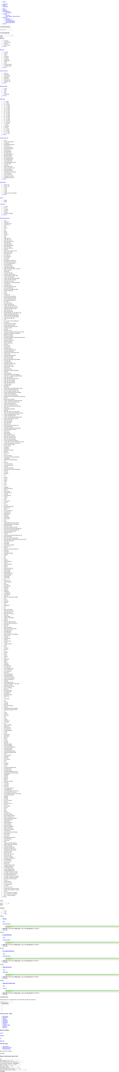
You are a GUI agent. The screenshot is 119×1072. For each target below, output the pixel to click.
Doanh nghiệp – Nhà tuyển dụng (13, 16)
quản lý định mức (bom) (9, 815)
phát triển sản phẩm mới (9, 847)
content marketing (8, 730)
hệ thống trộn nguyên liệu (9, 837)
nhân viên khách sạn (8, 568)
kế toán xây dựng (8, 690)
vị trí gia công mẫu (8, 272)
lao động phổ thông (8, 426)
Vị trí (1, 900)
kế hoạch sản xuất (8, 851)
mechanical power (8, 348)
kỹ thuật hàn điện (8, 244)
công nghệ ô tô (7, 238)
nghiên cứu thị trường (9, 617)
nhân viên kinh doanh (9, 241)
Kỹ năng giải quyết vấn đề (10, 162)
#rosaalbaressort (7, 768)
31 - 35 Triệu (7, 115)
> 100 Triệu (6, 123)
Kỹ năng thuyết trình (8, 158)
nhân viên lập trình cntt (9, 318)
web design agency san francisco (11, 790)
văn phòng (6, 542)
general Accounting (8, 334)
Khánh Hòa (5, 956)
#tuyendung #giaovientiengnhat (11, 708)
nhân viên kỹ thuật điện (9, 267)
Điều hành (6, 77)
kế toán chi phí (7, 569)
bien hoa (6, 462)
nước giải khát (7, 638)
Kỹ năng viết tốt (7, 152)
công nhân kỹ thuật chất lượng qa (11, 370)
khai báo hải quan (8, 825)
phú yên (6, 778)
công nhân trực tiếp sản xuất (10, 308)
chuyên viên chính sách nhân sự (11, 440)
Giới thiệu (5, 10)
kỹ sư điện (6, 259)
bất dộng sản (7, 605)
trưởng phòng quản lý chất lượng (11, 524)
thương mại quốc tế (8, 819)
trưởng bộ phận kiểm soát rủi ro (11, 307)
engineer (6, 554)
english (5, 562)
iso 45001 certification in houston (11, 876)
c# (4, 476)
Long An (5, 988)
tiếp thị (5, 547)
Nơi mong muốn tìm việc (5, 1068)
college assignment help (9, 870)
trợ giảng (6, 702)
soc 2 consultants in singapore (10, 893)
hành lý (5, 566)
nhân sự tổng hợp (8, 421)
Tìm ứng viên (8, 12)
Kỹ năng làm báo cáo (8, 148)
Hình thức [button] (2, 38)
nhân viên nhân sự (8, 612)
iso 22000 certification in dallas (11, 871)
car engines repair (8, 770)
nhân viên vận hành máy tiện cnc (11, 549)
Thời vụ (6, 43)
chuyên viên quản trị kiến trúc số (11, 389)
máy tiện (6, 494)
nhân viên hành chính (9, 540)
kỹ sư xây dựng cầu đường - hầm (11, 391)
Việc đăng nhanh (9, 926)
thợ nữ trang (7, 432)
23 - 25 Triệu (7, 112)
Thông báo (8, 18)
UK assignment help (8, 867)
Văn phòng (6, 74)
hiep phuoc (6, 672)
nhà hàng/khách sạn (8, 573)
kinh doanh (6, 514)
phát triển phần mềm (8, 245)
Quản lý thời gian (8, 169)
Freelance (6, 40)
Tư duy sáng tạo (7, 173)
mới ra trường (7, 805)
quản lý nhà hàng (8, 627)
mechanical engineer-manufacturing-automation (14, 337)
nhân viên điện (7, 242)
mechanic (6, 329)
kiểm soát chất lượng (8, 826)
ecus (5, 646)
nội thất (5, 620)
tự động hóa (6, 774)
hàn (5, 598)
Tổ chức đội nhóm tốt (9, 141)
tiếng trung (6, 658)
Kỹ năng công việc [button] (4, 137)
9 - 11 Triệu (6, 129)
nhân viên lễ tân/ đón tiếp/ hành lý (11, 316)
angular (5, 477)
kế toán (5, 489)
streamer (6, 713)
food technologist (8, 341)
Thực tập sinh (7, 76)
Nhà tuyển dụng (6, 11)
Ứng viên (5, 13)
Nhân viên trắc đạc (7, 967)
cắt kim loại (6, 840)
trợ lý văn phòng (7, 246)
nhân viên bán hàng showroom (11, 404)
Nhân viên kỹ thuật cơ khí (9, 983)
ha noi (5, 454)
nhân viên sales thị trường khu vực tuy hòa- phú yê (15, 539)
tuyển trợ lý (6, 726)
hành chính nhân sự (8, 488)
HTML (5, 233)
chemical (6, 649)
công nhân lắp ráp (8, 362)
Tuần (5, 90)
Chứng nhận (7, 60)
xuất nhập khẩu (7, 631)
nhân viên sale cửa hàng (9, 381)
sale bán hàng (7, 616)
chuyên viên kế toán (8, 290)
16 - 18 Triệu (7, 108)
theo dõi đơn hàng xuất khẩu (10, 818)
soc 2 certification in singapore (10, 892)
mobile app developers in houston (11, 888)
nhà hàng (6, 587)
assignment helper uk (8, 866)
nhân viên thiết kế (8, 536)
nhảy (5, 718)
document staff (7, 641)
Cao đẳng (6, 57)
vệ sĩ (5, 319)
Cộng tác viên (7, 81)
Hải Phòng (5, 1021)
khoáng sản (6, 271)
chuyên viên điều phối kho (10, 415)
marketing (6, 222)
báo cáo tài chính (8, 860)
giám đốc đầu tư (7, 433)
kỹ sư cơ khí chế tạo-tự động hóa (11, 320)
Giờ (5, 91)
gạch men (6, 595)
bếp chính (6, 584)
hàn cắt (5, 811)
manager (6, 652)
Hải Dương (5, 1020)
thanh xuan (6, 452)
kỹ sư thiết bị (7, 283)
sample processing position (10, 355)
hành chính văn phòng (9, 544)
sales (5, 220)
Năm (5, 92)
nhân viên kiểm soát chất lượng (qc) (12, 374)
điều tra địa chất (7, 270)
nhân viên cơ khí (7, 239)
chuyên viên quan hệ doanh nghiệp (11, 278)
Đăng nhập (5, 4)
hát (5, 716)
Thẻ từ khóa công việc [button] (5, 218)
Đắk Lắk (5, 923)
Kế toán (4, 918)
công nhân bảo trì (8, 492)
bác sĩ (5, 701)
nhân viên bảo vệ (8, 253)
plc (5, 557)
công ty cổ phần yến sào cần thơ (11, 418)
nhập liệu (6, 680)
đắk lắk (5, 779)
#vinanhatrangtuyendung (9, 751)
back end (6, 470)
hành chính (6, 543)
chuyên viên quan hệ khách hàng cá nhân (13, 388)
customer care (7, 224)
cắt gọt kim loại (7, 495)
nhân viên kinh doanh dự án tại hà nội (12, 406)
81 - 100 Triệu (7, 122)
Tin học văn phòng (8, 147)
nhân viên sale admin (8, 450)
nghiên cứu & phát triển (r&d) (10, 844)
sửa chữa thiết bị (7, 838)
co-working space (8, 884)
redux (5, 481)
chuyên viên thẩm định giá (10, 393)
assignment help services (9, 865)
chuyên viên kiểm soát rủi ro (10, 305)
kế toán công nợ (7, 373)
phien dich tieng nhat (8, 506)
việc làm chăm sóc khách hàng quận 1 (12, 469)
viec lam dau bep (8, 455)
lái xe (5, 762)
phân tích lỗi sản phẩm (9, 829)
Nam (5, 911)
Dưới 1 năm (6, 186)
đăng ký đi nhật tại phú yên (10, 297)
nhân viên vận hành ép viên (10, 437)
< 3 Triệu (6, 124)
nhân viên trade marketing (9, 439)
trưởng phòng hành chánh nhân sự (11, 522)
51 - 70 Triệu (7, 119)
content (5, 731)
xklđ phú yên (7, 294)
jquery (5, 231)
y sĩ (5, 700)
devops (5, 478)
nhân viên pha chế (8, 310)
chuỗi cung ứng (7, 823)
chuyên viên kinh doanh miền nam (11, 402)
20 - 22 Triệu (7, 111)
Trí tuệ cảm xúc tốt (8, 174)
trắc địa (5, 740)
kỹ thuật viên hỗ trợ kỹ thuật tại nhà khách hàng (14, 396)
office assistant (7, 353)
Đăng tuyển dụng (6, 1048)
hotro (4, 921)
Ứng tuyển (5, 929)
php (5, 226)
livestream (6, 715)
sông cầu (6, 777)
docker (5, 480)
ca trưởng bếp (7, 593)
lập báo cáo (6, 863)
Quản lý (6, 73)
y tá (5, 697)
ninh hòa (6, 757)
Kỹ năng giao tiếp (8, 156)
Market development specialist (10, 326)
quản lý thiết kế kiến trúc (9, 435)
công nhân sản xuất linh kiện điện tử (12, 282)
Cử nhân (6, 52)
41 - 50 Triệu (7, 118)
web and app (7, 500)
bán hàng (6, 636)
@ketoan (6, 371)
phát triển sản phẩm (8, 685)
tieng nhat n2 (7, 507)
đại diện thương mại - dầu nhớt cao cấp (12, 312)
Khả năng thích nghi (8, 170)
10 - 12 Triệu (7, 131)
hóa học (6, 804)
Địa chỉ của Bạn (4, 1064)
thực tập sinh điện (8, 694)
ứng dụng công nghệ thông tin (10, 459)
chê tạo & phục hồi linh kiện (10, 843)
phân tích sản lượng (8, 856)
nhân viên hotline (8, 525)
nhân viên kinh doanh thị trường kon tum (13, 535)
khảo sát (6, 737)
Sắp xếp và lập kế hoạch (9, 167)
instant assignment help (9, 869)
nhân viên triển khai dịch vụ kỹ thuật (12, 268)
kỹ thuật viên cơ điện (8, 356)
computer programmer (9, 351)
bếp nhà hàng (7, 594)
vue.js (5, 484)
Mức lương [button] (2, 99)
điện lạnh (6, 410)
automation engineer (8, 553)
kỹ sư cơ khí (7, 257)
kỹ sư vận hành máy (8, 288)
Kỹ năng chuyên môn (9, 176)
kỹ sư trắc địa (7, 255)
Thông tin (5, 17)
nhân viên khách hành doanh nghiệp (12, 359)
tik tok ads (6, 407)
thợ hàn (5, 599)
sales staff (6, 344)
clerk (5, 657)
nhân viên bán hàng (8, 358)
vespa (5, 712)
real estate (6, 885)
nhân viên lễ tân (7, 755)
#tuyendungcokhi (8, 749)
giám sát (6, 626)
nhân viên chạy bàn (8, 248)
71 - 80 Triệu (7, 120)
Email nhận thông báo (5, 1061)
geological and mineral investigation (12, 333)
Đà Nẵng (5, 1026)
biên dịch (6, 663)
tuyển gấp (6, 763)
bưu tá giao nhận (8, 422)
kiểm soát (6, 516)
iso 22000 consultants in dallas (10, 873)
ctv (5, 608)
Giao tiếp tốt (7, 145)
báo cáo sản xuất (7, 855)
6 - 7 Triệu (6, 102)
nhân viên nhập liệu (8, 674)
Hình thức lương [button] (3, 86)
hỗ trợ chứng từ (7, 632)
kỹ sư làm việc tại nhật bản (10, 296)
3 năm (5, 190)
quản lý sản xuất (7, 852)
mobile (5, 891)
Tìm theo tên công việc (5, 26)
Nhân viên (6, 78)
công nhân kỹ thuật (8, 266)
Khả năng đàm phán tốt (9, 144)
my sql (5, 227)
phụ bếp (6, 249)
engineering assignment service (11, 771)
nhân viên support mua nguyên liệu (11, 411)
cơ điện (5, 533)
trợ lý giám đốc (7, 729)
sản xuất (6, 741)
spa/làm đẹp (6, 576)
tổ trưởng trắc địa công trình (10, 261)
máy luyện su (7, 834)
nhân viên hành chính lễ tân (10, 531)
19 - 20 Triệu (7, 109)
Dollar (5, 200)
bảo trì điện (6, 693)
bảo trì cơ (6, 234)
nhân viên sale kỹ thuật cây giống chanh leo (13, 413)
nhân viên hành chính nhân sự (10, 623)
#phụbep (6, 796)
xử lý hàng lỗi (7, 830)
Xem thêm (5, 46)
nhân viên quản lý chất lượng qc (11, 634)
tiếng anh (6, 615)
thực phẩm (6, 624)
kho (5, 520)
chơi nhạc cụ (7, 720)
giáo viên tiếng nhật (8, 705)
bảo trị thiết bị (7, 833)
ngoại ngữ (6, 756)
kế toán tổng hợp (8, 264)
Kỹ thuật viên (7, 80)
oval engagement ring (9, 788)
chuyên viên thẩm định (9, 277)
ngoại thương (7, 821)
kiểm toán (6, 689)
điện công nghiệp (8, 744)
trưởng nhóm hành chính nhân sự (11, 314)
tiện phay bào (7, 812)
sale (5, 604)
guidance (6, 560)
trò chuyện (6, 722)
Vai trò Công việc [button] (4, 70)
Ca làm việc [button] (2, 204)
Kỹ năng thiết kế (7, 151)
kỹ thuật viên (7, 517)
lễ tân (5, 753)
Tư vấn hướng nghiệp (10, 21)
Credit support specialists (9, 325)
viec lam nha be (7, 671)
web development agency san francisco (12, 793)
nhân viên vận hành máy (9, 274)
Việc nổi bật (8, 927)
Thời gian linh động (8, 213)
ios (4, 503)
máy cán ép (6, 836)
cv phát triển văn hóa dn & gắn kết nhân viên (14, 441)
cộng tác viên (7, 635)
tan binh (6, 505)
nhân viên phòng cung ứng (10, 286)
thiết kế (5, 397)
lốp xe (5, 808)
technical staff (7, 347)
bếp (5, 583)
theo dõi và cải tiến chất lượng (10, 832)
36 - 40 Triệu (7, 116)
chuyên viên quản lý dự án (10, 403)
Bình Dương (5, 1016)
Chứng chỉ (6, 59)
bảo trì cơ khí (7, 491)
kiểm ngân (6, 386)
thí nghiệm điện (7, 691)
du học (5, 293)
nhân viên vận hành (8, 781)
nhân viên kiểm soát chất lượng (11, 275)
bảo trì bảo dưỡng (8, 745)
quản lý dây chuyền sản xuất (10, 250)
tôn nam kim (7, 734)
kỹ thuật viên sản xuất (9, 281)
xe (4, 711)
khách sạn (6, 588)
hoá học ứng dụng (8, 845)
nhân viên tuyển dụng (9, 610)
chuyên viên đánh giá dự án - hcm (11, 414)
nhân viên (6, 550)
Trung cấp (6, 56)
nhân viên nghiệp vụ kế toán (10, 429)
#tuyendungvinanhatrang (9, 746)
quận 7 (5, 661)
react (5, 483)
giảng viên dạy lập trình (9, 399)
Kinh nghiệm (3, 1067)
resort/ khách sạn (8, 582)
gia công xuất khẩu (8, 814)
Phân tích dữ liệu (8, 155)
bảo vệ (5, 521)
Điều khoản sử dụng (7, 1047)
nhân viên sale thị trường (9, 380)
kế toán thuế (7, 367)
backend (6, 472)
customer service (7, 223)
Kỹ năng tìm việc (9, 20)
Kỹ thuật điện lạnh (7, 934)
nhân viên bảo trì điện (9, 366)
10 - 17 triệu (7, 133)
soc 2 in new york (8, 887)
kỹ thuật (6, 775)
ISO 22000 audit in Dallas (10, 874)
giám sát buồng (7, 575)
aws (5, 485)
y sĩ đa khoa (6, 698)
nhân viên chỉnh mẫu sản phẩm (11, 597)
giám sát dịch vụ (7, 572)
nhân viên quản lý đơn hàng (10, 628)
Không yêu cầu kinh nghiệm (10, 193)
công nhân (6, 447)
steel (5, 555)
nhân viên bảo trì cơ (8, 364)
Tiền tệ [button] (1, 197)
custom (5, 642)
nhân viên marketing (8, 377)
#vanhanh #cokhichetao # (9, 858)
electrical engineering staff (10, 349)
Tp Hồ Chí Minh (6, 939)
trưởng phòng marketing (9, 408)
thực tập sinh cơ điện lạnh (9, 260)
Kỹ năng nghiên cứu (8, 154)
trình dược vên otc (8, 532)
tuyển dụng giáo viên (8, 682)
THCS (5, 63)
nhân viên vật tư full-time (9, 436)
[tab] (59, 38)
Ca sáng (6, 206)
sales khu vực (7, 546)
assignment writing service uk (10, 709)
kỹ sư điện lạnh (7, 256)
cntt (5, 461)
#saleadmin (6, 448)
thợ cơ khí (6, 601)
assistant (6, 656)
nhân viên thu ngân (8, 419)
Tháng (5, 88)
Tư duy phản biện (8, 161)
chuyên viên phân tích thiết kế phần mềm (13, 400)
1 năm (5, 187)
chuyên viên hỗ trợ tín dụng (10, 279)
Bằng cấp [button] (2, 49)
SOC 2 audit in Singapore (9, 895)
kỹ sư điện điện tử (8, 303)
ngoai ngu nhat (7, 513)
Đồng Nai (5, 1027)
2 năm (5, 188)
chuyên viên (7, 518)
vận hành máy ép (8, 384)
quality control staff (8, 342)
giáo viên (6, 704)
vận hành (6, 782)
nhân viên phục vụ (8, 803)
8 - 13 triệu (6, 130)
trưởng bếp (6, 591)
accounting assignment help (10, 767)
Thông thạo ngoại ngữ (9, 177)
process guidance (8, 561)
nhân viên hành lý (8, 564)
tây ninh (6, 807)
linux (5, 228)
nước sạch (6, 786)
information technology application (11, 457)
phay (5, 841)
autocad (6, 619)
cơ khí (5, 235)
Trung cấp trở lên (8, 64)
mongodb (6, 487)
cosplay (6, 719)
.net (5, 474)
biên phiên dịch (7, 665)
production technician (9, 340)
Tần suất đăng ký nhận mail (6, 1063)
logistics (6, 639)
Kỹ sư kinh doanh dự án (8, 951)
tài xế (5, 760)
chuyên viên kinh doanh (9, 444)
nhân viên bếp (7, 586)
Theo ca (6, 212)
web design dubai (8, 789)
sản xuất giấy (7, 759)
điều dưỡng (6, 696)
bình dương (6, 735)
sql (4, 230)
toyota (5, 766)
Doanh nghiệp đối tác (10, 22)
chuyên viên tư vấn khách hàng (11, 395)
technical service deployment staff (11, 352)
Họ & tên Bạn (3, 1060)
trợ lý (5, 653)
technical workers (8, 330)
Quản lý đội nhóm (8, 166)
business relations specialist (10, 323)
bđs (5, 606)
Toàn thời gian (7, 42)
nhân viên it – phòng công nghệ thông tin (13, 375)
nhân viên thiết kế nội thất (9, 621)
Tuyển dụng (5, 6)
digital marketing (8, 724)
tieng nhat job (7, 511)
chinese (5, 660)
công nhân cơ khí (8, 285)
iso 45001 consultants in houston (11, 877)
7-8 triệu (6, 127)
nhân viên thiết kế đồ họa (9, 382)
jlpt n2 (5, 509)
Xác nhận (2, 1071)
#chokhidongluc (7, 859)
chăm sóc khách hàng (9, 676)
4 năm (5, 191)
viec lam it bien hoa (8, 463)
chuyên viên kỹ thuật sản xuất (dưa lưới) (13, 417)
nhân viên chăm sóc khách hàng (11, 538)
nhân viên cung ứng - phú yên (10, 527)
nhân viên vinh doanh (9, 613)
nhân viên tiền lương (8, 679)
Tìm (1, 904)
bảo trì (5, 733)
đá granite (6, 742)
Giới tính (2, 908)
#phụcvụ (6, 801)
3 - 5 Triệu (6, 101)
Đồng (5, 201)
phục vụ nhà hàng (8, 687)
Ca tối (5, 207)
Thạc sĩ (5, 53)
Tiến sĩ (5, 55)
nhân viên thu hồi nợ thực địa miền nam (12, 528)
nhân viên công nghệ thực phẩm (11, 289)
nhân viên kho (7, 424)
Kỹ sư (5, 292)
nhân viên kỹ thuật (8, 252)
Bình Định (5, 1017)
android (6, 502)
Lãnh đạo (6, 165)
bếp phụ (6, 590)
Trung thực (6, 143)
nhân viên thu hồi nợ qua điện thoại (12, 529)
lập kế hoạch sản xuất (9, 854)
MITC (4, 8)
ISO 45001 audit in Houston (10, 878)
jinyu (5, 810)
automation (6, 551)
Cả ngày (6, 210)
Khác (5, 913)
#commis (6, 799)
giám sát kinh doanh (8, 311)
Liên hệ (4, 23)
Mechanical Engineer (8, 336)
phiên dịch (6, 664)
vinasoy (6, 496)
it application (7, 458)
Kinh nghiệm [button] (3, 182)
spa (5, 579)
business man (7, 345)
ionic (5, 499)
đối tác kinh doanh (8, 609)
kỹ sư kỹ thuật (7, 446)
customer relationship (8, 468)
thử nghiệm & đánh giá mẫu (10, 849)
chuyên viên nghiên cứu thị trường (11, 683)
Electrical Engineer (8, 338)
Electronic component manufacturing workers (14, 331)
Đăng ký (5, 5)
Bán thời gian (7, 44)
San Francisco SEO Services (10, 792)
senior (5, 498)
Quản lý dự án (7, 150)
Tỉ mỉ (5, 140)
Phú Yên (5, 1023)
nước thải (6, 785)
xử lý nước (6, 784)
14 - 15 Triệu (7, 107)
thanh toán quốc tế (8, 822)
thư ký (5, 654)
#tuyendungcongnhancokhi (10, 752)
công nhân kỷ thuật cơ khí (9, 363)
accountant (6, 322)
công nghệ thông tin (8, 675)
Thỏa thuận (6, 94)
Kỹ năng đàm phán (8, 159)
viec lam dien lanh (8, 669)
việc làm (6, 764)
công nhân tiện (7, 360)
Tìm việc (7, 15)
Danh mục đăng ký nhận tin (6, 1069)
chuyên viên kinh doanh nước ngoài (12, 443)
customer (6, 466)
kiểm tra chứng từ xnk (9, 816)
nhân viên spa (7, 580)
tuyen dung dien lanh (8, 668)
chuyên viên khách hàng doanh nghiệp (12, 392)
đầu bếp (6, 451)
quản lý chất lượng (8, 827)
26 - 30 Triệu (7, 113)
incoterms (6, 647)
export (5, 645)
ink (5, 650)
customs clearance (8, 643)
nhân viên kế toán (8, 369)
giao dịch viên (7, 385)
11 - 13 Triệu (7, 105)
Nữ (5, 912)
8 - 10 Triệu (6, 104)
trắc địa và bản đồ (8, 882)
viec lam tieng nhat (8, 510)
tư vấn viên (6, 430)
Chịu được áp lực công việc (10, 172)
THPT (5, 61)
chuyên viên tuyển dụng (9, 678)
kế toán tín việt (7, 727)
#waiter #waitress (8, 800)
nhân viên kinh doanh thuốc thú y (11, 425)
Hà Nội (4, 1018)
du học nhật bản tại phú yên (10, 299)
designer (6, 707)
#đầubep (6, 797)
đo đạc (5, 738)
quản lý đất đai (7, 881)
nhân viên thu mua (8, 630)
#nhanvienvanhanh (8, 748)
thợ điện (6, 602)
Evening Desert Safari (9, 794)
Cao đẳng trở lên (7, 65)
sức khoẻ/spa (7, 577)
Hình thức (2, 1066)
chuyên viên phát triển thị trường (11, 315)
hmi (5, 558)
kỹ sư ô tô (6, 301)
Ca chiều (6, 209)
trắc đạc (6, 880)
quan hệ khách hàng (8, 465)
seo (5, 723)
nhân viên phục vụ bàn (9, 686)
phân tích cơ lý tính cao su (10, 848)
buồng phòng (7, 571)
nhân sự (6, 565)
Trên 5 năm (6, 184)
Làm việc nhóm (7, 163)
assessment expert (8, 327)
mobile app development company (11, 889)
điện (5, 237)
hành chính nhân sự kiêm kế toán (11, 378)
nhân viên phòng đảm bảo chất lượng (12, 428)
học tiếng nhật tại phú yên (9, 300)
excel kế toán (7, 862)
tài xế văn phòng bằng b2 (9, 263)
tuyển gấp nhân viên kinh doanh (11, 773)
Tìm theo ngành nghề (5, 32)
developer (6, 473)
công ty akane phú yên (9, 304)
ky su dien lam (7, 667)
